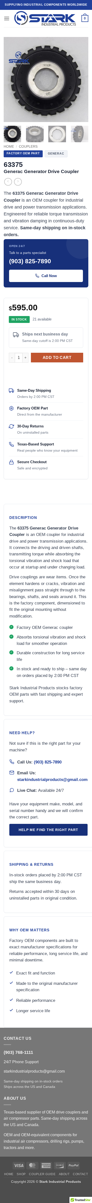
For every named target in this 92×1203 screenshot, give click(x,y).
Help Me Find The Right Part (48, 830)
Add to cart (57, 357)
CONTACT (80, 1174)
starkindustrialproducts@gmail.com (52, 779)
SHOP (21, 1174)
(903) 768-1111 (18, 1052)
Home (9, 146)
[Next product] (8, 182)
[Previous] (11, 79)
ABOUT (64, 1174)
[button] (7, 18)
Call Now (49, 276)
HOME (8, 1174)
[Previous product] (18, 182)
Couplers (28, 146)
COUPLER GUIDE (42, 1174)
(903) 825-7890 (48, 762)
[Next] (80, 79)
